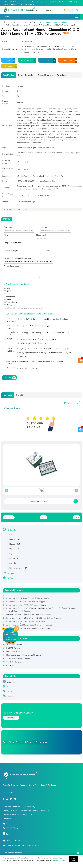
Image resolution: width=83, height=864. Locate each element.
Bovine (12, 534)
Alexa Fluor (10, 296)
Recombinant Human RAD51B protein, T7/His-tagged (28, 624)
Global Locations (13, 840)
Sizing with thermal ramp (51, 352)
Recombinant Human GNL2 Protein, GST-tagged (26, 617)
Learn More (28, 4)
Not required (63, 332)
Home (8, 22)
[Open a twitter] (7, 799)
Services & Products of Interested (18, 258)
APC (8, 294)
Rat (10, 563)
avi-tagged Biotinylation (48, 319)
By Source (12, 573)
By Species (12, 530)
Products (6, 785)
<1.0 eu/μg (23, 332)
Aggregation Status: (11, 362)
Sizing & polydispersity (28, 352)
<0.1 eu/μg (36, 332)
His (20, 319)
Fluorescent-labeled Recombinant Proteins (23, 655)
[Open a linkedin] (11, 799)
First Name (8, 227)
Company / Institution (12, 243)
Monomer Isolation (26, 361)
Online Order (67, 60)
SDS (42, 517)
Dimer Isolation (44, 361)
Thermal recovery (62, 349)
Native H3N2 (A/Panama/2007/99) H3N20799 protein (28, 611)
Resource (23, 785)
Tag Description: (11, 319)
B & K (68, 352)
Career (54, 785)
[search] (56, 10)
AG (31, 349)
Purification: (11, 368)
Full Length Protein (14, 651)
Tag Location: (10, 326)
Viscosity (23, 356)
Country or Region (11, 250)
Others (64, 22)
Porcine (12, 558)
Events (9, 691)
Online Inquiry (12, 682)
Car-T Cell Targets (13, 662)
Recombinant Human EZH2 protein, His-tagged (25, 598)
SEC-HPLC (35, 368)
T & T (23, 349)
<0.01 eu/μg (49, 332)
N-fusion (33, 326)
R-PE (8, 291)
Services (14, 785)
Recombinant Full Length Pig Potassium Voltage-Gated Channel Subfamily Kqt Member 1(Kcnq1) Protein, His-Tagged (42, 605)
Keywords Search (33, 10)
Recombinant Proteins (48, 22)
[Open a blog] (15, 799)
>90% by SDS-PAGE (48, 339)
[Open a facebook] (3, 799)
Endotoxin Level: (10, 333)
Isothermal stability (44, 349)
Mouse (12, 549)
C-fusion (22, 326)
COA (75, 517)
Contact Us (45, 785)
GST (28, 319)
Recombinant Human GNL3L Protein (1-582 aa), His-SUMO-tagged (33, 614)
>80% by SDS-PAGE (27, 339)
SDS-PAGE (23, 368)
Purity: (9, 339)
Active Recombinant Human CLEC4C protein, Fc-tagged (29, 621)
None (8, 288)
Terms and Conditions (11, 807)
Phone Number (42, 235)
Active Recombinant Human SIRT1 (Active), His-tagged (29, 628)
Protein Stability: (10, 349)
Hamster (13, 539)
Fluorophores (11, 302)
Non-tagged (45, 326)
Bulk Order (46, 60)
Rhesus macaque (16, 568)
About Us (10, 696)
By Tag (10, 578)
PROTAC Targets (13, 648)
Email (7, 235)
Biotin (8, 299)
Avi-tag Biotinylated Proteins (18, 658)
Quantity (49, 250)
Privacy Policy (60, 860)
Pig (10, 553)
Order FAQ (10, 687)
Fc (34, 319)
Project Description (11, 266)
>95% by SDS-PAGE (27, 343)
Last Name (44, 227)
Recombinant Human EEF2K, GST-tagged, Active (26, 601)
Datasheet (7, 517)
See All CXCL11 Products (40, 501)
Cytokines (10, 665)
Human (12, 544)
